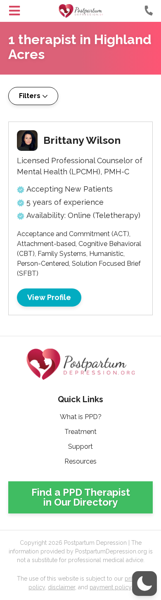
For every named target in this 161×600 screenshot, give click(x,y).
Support (80, 446)
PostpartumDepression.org (81, 11)
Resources (80, 461)
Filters (29, 96)
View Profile (49, 297)
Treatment (80, 432)
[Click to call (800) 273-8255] (148, 10)
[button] (144, 583)
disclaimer (61, 587)
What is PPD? (81, 417)
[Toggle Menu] (14, 10)
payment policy (110, 587)
